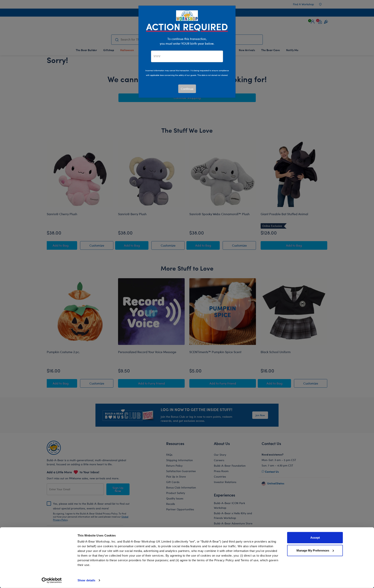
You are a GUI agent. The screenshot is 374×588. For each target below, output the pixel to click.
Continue (187, 89)
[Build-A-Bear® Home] (187, 15)
